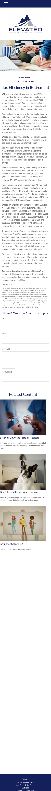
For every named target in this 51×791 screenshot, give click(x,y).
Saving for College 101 (12, 544)
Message (6, 348)
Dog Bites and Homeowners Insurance (20, 492)
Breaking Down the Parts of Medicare (19, 438)
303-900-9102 (28, 782)
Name (4, 318)
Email (4, 333)
